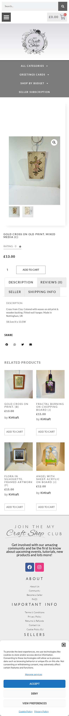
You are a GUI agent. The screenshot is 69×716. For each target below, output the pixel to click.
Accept (35, 683)
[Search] (62, 6)
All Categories (32, 65)
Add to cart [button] (14, 431)
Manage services (33, 674)
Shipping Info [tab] (42, 292)
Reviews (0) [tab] (51, 282)
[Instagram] (39, 567)
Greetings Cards (32, 74)
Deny (34, 693)
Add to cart (31, 269)
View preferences (34, 703)
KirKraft (14, 417)
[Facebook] (29, 567)
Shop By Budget (33, 83)
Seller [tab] (15, 292)
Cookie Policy (26, 711)
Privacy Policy (41, 711)
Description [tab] (21, 282)
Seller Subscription (34, 92)
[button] (63, 645)
